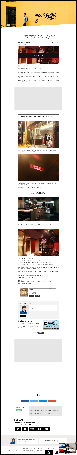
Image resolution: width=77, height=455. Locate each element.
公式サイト (23, 227)
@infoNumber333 (24, 69)
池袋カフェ (46, 411)
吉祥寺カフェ (39, 413)
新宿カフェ (32, 413)
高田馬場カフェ (55, 410)
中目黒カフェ (39, 410)
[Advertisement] (37, 100)
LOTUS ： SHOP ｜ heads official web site (26, 277)
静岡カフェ (40, 411)
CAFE (32, 408)
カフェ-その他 (47, 413)
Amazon (31, 295)
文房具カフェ (34, 151)
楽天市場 (37, 295)
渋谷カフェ (47, 410)
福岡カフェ (32, 410)
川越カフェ (53, 411)
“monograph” (23, 68)
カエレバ (34, 292)
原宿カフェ (41, 332)
